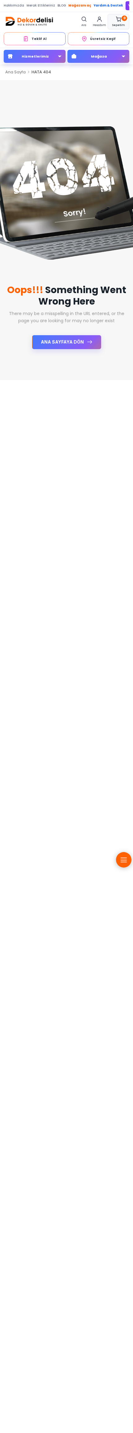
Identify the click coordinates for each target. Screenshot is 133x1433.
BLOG (62, 5)
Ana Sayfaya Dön (63, 341)
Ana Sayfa (15, 72)
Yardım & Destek (108, 5)
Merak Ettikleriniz (41, 5)
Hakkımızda (14, 5)
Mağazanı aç (79, 5)
